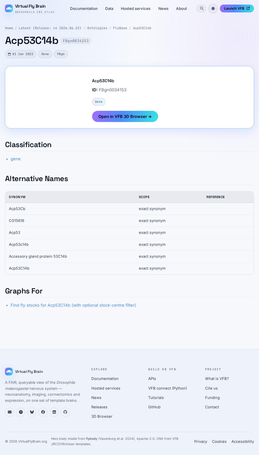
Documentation (84, 8)
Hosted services (135, 8)
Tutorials (156, 397)
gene (16, 158)
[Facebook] (43, 412)
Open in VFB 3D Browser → (125, 116)
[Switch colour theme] (213, 8)
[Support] (9, 412)
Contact (212, 407)
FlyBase (120, 28)
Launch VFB (234, 8)
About (181, 8)
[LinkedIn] (54, 412)
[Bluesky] (31, 412)
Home (9, 28)
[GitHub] (65, 412)
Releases (99, 407)
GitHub (154, 407)
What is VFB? (217, 378)
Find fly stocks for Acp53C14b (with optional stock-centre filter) (73, 305)
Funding (212, 397)
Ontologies (97, 28)
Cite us (211, 388)
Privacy (200, 441)
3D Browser (102, 416)
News (163, 8)
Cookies (219, 441)
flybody (91, 439)
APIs (152, 378)
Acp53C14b (142, 28)
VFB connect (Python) (167, 388)
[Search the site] (201, 8)
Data (109, 8)
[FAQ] (20, 412)
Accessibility (242, 441)
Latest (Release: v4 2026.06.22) (50, 28)
